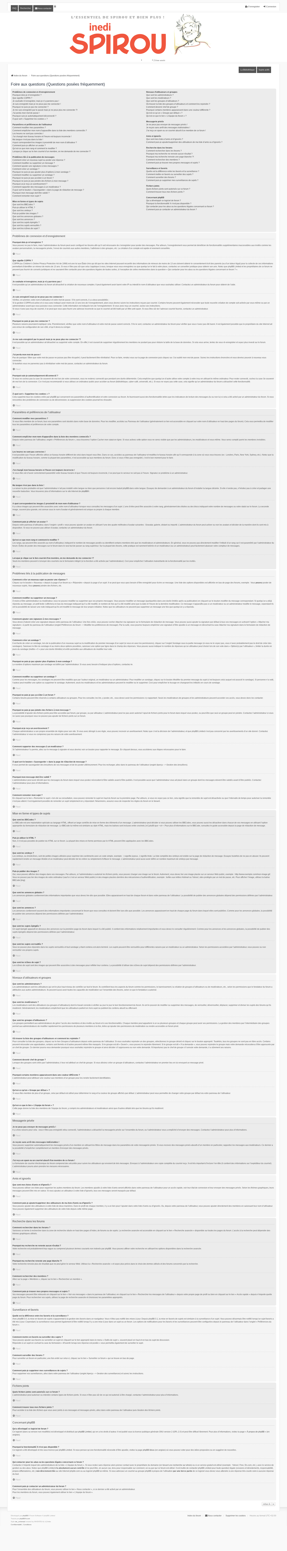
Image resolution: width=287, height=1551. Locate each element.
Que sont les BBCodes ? (23, 204)
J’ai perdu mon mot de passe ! (26, 113)
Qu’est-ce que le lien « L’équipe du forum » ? (166, 116)
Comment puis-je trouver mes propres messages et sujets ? (173, 163)
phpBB (85, 491)
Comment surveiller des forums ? (161, 177)
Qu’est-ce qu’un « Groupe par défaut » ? (164, 113)
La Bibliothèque (247, 70)
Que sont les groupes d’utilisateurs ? (162, 101)
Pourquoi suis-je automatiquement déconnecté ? (34, 116)
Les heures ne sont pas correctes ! (27, 133)
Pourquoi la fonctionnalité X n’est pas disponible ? (168, 203)
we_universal (20, 1521)
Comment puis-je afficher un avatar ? (29, 145)
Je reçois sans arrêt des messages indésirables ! (168, 127)
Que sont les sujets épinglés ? (26, 222)
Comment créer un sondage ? (25, 169)
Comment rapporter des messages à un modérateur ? (36, 187)
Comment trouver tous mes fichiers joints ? (165, 192)
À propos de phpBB (255, 1432)
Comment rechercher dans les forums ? (164, 151)
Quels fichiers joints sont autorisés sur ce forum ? (168, 189)
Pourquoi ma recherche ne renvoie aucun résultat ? (169, 154)
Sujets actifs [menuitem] (264, 70)
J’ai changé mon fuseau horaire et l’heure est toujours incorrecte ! (41, 136)
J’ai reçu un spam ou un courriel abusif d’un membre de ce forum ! (176, 130)
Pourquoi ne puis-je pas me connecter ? (30, 107)
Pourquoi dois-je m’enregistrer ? (27, 95)
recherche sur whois (182, 1465)
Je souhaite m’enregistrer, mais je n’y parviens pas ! (35, 101)
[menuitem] (43, 8)
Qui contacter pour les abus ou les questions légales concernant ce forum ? (180, 206)
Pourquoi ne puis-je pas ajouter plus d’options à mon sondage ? (41, 172)
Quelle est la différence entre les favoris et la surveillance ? (172, 171)
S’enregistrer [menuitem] (254, 6)
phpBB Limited (85, 1432)
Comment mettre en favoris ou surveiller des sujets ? (169, 174)
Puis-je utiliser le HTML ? (23, 207)
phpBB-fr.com (25, 1518)
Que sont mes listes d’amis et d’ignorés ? (164, 139)
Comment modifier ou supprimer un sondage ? (33, 175)
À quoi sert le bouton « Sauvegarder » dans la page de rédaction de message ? (48, 190)
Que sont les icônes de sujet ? (26, 228)
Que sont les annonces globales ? (27, 216)
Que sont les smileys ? (22, 210)
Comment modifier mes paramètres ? (29, 127)
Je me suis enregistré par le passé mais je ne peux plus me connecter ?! (44, 110)
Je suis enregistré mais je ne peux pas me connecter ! (36, 104)
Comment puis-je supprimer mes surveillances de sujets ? (172, 180)
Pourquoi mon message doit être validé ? (30, 193)
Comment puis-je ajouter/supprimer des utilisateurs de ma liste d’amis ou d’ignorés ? (184, 142)
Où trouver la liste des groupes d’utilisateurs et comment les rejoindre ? (178, 104)
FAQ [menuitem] (14, 8)
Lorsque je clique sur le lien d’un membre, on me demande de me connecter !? (51, 151)
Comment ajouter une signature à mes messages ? (35, 166)
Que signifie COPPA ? (22, 98)
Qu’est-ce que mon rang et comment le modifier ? (34, 148)
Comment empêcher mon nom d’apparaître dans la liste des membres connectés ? (49, 130)
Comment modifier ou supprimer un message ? (33, 163)
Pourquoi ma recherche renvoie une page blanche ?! (170, 157)
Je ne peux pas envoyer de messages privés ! (166, 124)
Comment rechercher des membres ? (163, 160)
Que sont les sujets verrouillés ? (26, 225)
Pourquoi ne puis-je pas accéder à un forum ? (33, 178)
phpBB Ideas (148, 1450)
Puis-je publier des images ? (25, 213)
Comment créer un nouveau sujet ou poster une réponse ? (38, 160)
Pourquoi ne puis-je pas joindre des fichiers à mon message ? (40, 181)
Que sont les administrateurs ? (160, 95)
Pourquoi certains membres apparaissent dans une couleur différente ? (178, 110)
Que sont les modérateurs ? (158, 98)
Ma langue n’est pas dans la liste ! (27, 139)
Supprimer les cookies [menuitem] (236, 1516)
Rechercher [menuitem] (25, 8)
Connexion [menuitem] (271, 6)
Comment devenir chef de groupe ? (162, 107)
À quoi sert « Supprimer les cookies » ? (30, 119)
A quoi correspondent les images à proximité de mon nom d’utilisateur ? (44, 142)
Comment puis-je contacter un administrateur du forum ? (171, 209)
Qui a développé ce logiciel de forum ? (163, 200)
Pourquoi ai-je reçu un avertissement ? (29, 184)
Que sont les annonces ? (23, 219)
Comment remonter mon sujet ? (26, 196)
